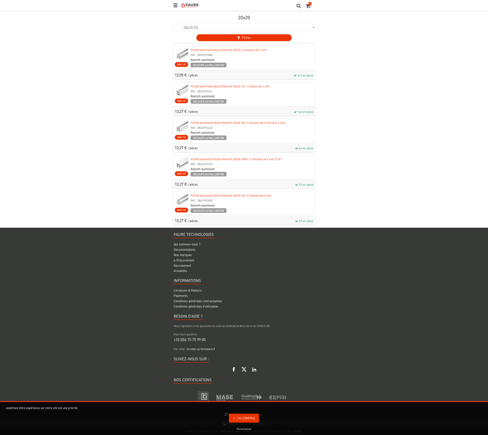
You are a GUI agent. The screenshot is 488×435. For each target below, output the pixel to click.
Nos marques (183, 255)
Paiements (181, 295)
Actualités (180, 270)
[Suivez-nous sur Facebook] (234, 369)
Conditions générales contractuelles (198, 301)
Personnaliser (244, 429)
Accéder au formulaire (200, 349)
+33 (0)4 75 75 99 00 (189, 339)
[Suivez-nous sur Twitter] (244, 369)
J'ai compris (245, 418)
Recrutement (182, 265)
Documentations (184, 249)
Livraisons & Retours (188, 290)
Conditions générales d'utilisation (196, 306)
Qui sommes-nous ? (187, 244)
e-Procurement (184, 260)
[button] (299, 6)
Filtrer (246, 37)
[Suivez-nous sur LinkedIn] (254, 369)
